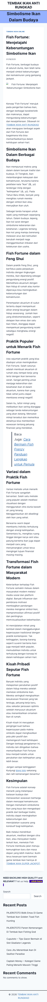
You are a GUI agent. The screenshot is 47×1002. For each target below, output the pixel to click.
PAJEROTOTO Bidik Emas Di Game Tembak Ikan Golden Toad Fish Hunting (25, 917)
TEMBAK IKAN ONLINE (15, 32)
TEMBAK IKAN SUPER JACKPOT (23, 863)
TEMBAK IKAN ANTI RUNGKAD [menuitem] (22, 125)
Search (6, 891)
